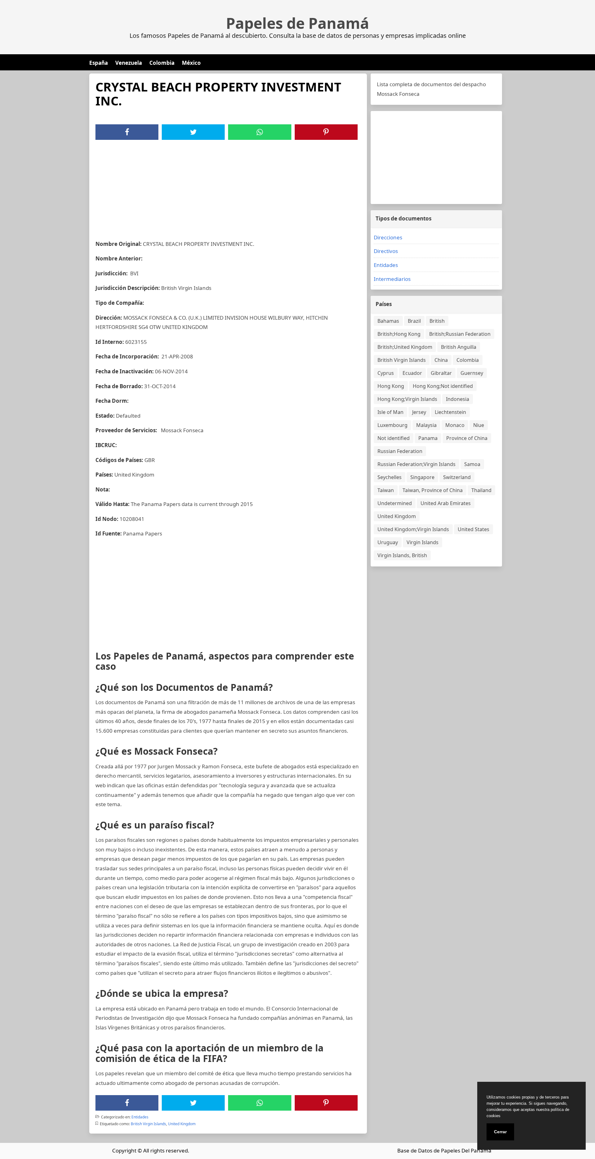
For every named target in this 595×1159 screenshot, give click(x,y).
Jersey (419, 412)
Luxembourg (392, 425)
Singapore (422, 477)
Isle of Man (390, 412)
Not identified (393, 438)
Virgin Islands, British (402, 555)
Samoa (472, 464)
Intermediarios (392, 278)
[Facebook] (127, 132)
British (437, 321)
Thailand (481, 490)
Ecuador (412, 373)
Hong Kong (390, 386)
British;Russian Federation (460, 334)
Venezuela (128, 62)
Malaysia (426, 425)
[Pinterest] (326, 132)
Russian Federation (399, 451)
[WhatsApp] (259, 132)
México (191, 62)
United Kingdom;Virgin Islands (413, 529)
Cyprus (385, 373)
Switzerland (457, 477)
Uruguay (387, 542)
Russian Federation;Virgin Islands (416, 464)
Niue (478, 425)
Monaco (455, 425)
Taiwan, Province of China (433, 490)
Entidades (139, 1117)
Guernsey (472, 373)
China (441, 360)
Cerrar (500, 1131)
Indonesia (457, 399)
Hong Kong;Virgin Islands (407, 399)
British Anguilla (458, 347)
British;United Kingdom (404, 347)
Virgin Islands (423, 542)
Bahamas (388, 321)
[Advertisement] (228, 186)
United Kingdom (182, 1123)
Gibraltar (441, 373)
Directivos (386, 251)
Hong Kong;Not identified (443, 386)
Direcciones (388, 237)
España (98, 62)
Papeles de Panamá (297, 23)
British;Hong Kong (399, 334)
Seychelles (389, 477)
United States (473, 529)
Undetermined (394, 503)
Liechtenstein (450, 412)
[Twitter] (193, 132)
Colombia (161, 62)
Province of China (466, 438)
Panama (428, 438)
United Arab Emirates (446, 503)
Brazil (414, 321)
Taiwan (385, 490)
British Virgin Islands (148, 1123)
